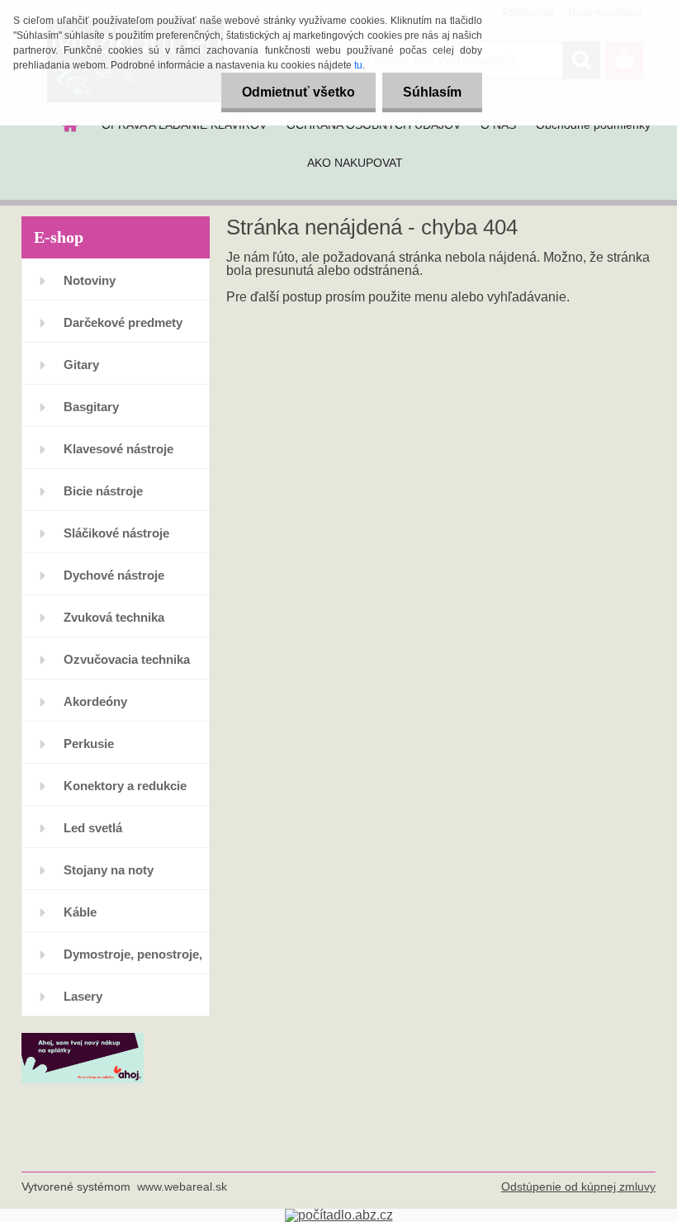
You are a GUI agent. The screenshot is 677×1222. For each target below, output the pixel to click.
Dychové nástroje (114, 575)
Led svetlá (93, 828)
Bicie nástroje (103, 491)
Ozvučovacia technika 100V (127, 666)
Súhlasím (432, 92)
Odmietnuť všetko (298, 92)
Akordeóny (95, 701)
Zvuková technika (114, 617)
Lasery (83, 996)
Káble (80, 912)
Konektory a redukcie (125, 786)
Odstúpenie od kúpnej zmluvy (578, 1186)
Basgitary (91, 407)
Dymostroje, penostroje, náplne (133, 960)
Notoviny (90, 280)
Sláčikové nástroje (116, 533)
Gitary (81, 365)
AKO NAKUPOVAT (355, 162)
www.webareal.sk (182, 1186)
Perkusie (89, 744)
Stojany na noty (109, 870)
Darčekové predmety (123, 322)
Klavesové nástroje (118, 449)
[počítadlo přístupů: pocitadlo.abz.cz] (339, 1215)
